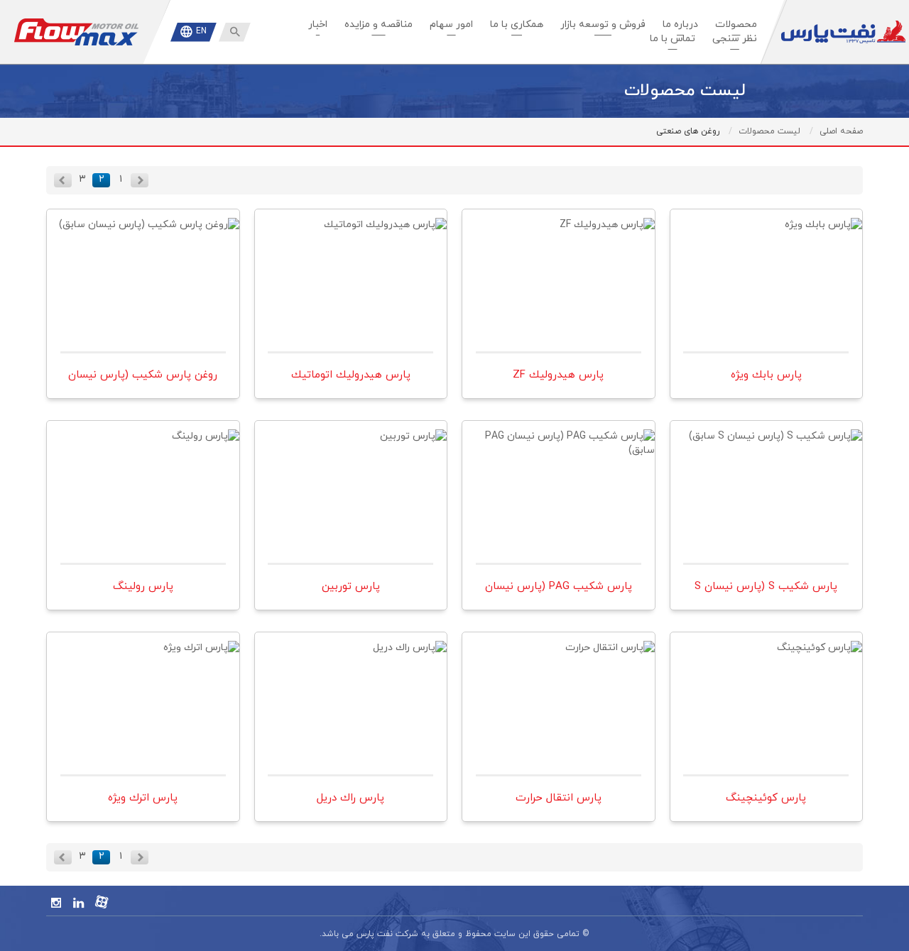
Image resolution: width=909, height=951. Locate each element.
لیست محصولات (769, 131)
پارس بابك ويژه (766, 231)
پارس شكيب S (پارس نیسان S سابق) (766, 451)
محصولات (736, 24)
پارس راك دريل (350, 654)
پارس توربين (351, 442)
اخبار (317, 24)
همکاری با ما (516, 24)
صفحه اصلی (841, 131)
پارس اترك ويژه (143, 654)
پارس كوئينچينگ (766, 654)
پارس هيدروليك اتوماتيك (350, 231)
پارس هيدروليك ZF (558, 231)
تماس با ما (672, 38)
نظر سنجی (734, 38)
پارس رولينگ (143, 442)
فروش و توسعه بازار (603, 24)
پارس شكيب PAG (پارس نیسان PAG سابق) (558, 451)
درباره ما (680, 24)
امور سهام (451, 24)
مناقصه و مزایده (378, 24)
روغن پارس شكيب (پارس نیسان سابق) (142, 240)
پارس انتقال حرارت (559, 654)
